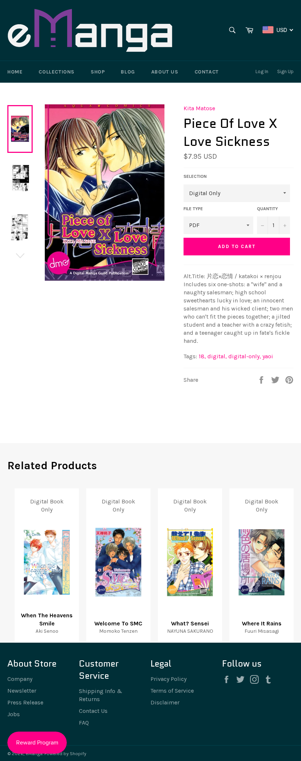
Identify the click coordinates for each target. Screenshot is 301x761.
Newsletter (21, 690)
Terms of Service (172, 690)
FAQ (84, 722)
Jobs (13, 714)
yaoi (267, 356)
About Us (164, 72)
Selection (195, 176)
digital (217, 356)
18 (202, 356)
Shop (98, 72)
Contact (207, 72)
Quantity (267, 208)
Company (19, 678)
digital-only (244, 356)
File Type (193, 208)
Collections (57, 72)
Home (14, 72)
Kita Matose (199, 108)
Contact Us (93, 710)
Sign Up (285, 71)
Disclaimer (164, 702)
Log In (261, 71)
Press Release (25, 702)
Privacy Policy (168, 678)
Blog (128, 72)
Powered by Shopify (65, 753)
